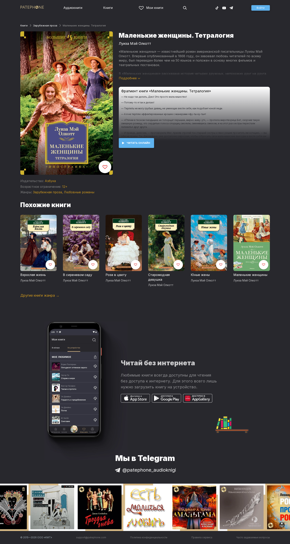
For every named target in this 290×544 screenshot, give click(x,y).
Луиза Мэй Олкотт (135, 43)
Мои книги (154, 8)
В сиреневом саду (77, 275)
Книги (108, 8)
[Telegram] (231, 8)
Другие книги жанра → (39, 295)
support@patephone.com (91, 537)
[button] (260, 8)
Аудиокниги (72, 8)
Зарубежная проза (45, 25)
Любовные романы (79, 192)
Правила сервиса (201, 537)
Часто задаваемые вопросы (253, 537)
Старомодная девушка (159, 277)
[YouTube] (224, 8)
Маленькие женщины (250, 275)
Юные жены (200, 275)
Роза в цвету (116, 275)
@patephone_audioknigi (149, 470)
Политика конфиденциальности (148, 537)
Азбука (50, 181)
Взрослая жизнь (33, 275)
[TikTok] (217, 8)
